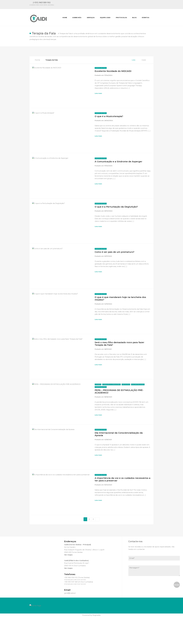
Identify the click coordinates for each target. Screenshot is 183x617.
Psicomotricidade (137, 384)
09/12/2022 (108, 211)
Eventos (98, 384)
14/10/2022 (108, 304)
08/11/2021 (108, 349)
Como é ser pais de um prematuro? (114, 252)
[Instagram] (152, 4)
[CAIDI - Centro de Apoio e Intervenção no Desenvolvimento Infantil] (39, 17)
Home (37, 60)
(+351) (42, 2)
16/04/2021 (108, 485)
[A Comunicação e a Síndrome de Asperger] (62, 175)
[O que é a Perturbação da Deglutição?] (62, 220)
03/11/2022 (108, 256)
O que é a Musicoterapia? (109, 116)
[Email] (136, 4)
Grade (144, 60)
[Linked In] (141, 4)
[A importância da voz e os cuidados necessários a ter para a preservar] (62, 491)
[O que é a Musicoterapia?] (62, 130)
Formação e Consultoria (111, 384)
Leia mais (98, 93)
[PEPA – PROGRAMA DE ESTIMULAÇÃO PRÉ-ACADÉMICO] (62, 401)
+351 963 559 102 (71, 577)
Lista (133, 60)
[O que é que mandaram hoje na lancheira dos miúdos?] (62, 311)
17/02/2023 (108, 166)
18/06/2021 (108, 397)
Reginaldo (97, 615)
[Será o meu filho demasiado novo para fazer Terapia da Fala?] (62, 356)
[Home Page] (35, 605)
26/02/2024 (108, 120)
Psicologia (126, 384)
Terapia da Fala (100, 68)
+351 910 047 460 (71, 582)
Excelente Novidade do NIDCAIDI (113, 71)
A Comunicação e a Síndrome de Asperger (118, 161)
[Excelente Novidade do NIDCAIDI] (62, 84)
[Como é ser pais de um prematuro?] (62, 265)
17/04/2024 (108, 75)
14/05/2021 (108, 439)
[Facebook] (147, 4)
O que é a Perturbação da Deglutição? (116, 206)
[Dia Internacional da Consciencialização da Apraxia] (62, 446)
